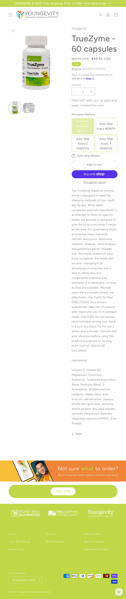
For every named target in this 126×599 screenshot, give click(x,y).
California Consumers (96, 549)
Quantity (76, 85)
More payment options (94, 182)
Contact (51, 533)
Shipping (76, 69)
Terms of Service (94, 541)
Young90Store (23, 592)
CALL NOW (63, 491)
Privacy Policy (92, 533)
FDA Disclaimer (55, 541)
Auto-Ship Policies (20, 541)
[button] (10, 15)
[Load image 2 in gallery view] (29, 108)
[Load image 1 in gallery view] (15, 108)
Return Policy (16, 549)
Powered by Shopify (40, 592)
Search (13, 533)
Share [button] (79, 433)
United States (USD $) (24, 580)
